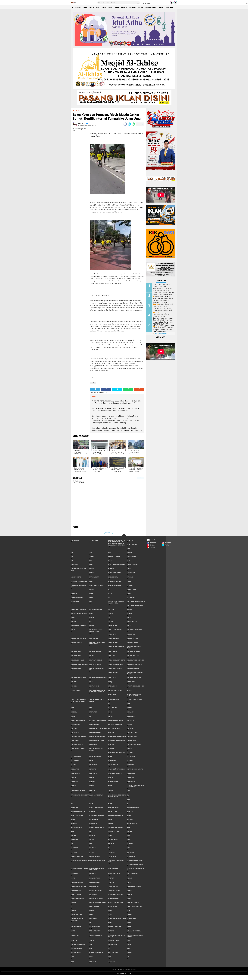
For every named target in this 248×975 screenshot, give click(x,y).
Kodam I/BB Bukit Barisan (135, 769)
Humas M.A (92, 656)
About (114, 969)
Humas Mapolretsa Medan (79, 664)
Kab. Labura (130, 728)
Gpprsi (91, 618)
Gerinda (110, 613)
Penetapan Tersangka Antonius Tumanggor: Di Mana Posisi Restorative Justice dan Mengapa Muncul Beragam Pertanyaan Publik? (163, 328)
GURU (91, 613)
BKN (90, 560)
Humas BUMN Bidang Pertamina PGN (95, 630)
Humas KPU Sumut (76, 642)
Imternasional (131, 682)
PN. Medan (92, 848)
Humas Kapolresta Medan (116, 646)
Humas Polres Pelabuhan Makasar (135, 673)
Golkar (73, 618)
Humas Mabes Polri (133, 656)
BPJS (128, 560)
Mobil (128, 827)
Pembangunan (112, 856)
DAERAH (91, 589)
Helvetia (111, 622)
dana (72, 957)
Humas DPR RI (112, 634)
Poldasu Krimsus (94, 882)
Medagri (129, 815)
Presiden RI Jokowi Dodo (115, 894)
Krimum (91, 785)
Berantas (78, 7)
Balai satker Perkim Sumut (116, 565)
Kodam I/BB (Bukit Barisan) (116, 769)
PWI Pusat (74, 852)
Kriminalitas (131, 781)
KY (90, 716)
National (111, 836)
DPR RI (85, 7)
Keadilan (111, 748)
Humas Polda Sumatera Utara (96, 668)
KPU (90, 708)
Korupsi (110, 777)
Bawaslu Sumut (94, 577)
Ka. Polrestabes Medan (115, 720)
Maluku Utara (112, 811)
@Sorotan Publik (132, 544)
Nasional (124, 7)
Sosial (110, 923)
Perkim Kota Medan (114, 874)
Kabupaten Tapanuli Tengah (117, 736)
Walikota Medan (76, 953)
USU (109, 949)
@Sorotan (130, 540)
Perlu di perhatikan (133, 874)
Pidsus (73, 878)
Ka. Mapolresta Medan (78, 720)
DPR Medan (74, 593)
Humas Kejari (112, 652)
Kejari (110, 757)
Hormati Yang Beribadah (78, 626)
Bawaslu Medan (76, 577)
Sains (110, 914)
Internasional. (76, 690)
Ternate (92, 940)
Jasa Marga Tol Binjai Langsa (96, 700)
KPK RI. (73, 708)
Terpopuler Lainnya (160, 333)
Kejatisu (73, 765)
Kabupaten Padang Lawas (97, 736)
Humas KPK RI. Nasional (78, 638)
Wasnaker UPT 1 (113, 953)
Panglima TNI (112, 852)
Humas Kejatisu (76, 656)
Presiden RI (93, 894)
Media (110, 819)
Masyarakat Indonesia (96, 815)
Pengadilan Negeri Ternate (79, 868)
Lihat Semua (108, 532)
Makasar (92, 811)
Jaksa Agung (112, 694)
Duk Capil (111, 609)
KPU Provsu (93, 712)
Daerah (92, 7)
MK (72, 803)
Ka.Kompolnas (75, 724)
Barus (129, 569)
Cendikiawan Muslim (114, 585)
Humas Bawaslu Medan (115, 630)
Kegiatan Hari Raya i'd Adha (116, 753)
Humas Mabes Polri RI (77, 660)
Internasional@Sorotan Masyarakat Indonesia (97, 690)
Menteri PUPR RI (132, 823)
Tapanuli (160, 7)
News (128, 836)
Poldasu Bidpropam (77, 882)
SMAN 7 (129, 910)
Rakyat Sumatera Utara (134, 906)
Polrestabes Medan (95, 890)
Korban (91, 777)
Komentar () (140, 124)
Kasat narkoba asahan (78, 748)
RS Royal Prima (94, 906)
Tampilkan (140, 478)
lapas (128, 957)
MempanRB (130, 819)
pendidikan (169, 7)
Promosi (129, 894)
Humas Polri (112, 678)
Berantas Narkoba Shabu (79, 581)
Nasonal (92, 836)
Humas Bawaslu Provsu (134, 630)
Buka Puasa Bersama (114, 581)
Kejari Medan (131, 757)
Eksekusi (129, 609)
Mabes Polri (74, 807)
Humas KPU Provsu (133, 638)
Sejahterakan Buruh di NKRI (117, 919)
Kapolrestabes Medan (134, 744)
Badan (91, 565)
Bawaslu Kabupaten (114, 573)
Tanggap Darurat (94, 931)
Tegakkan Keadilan (95, 935)
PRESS (128, 848)
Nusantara (132, 7)
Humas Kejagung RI (95, 652)
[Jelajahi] (246, 2)
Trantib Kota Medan (77, 949)
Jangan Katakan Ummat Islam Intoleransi (134, 694)
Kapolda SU (93, 744)
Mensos (110, 823)
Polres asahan (113, 886)
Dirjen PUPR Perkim (95, 609)
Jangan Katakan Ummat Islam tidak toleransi (78, 700)
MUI (128, 803)
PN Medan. (130, 844)
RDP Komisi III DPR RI (133, 902)
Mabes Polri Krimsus (96, 807)
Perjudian (92, 874)
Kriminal (92, 781)
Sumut (129, 927)
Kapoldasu (111, 744)
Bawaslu (92, 573)
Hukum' (129, 626)
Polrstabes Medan (114, 890)
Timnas (129, 940)
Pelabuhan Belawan (77, 856)
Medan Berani (93, 819)
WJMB (128, 949)
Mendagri (74, 823)
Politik (140, 7)
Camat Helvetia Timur (96, 585)
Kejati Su (130, 761)
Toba (91, 945)
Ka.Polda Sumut (94, 724)
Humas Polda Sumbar (115, 668)
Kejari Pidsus (75, 761)
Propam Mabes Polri (77, 898)
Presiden (129, 890)
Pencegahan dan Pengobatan (80, 860)
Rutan (110, 910)
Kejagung (130, 753)
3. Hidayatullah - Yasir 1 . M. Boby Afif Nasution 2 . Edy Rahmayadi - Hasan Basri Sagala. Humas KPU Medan (117, 543)
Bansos (91, 569)
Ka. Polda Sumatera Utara (97, 720)
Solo (90, 923)
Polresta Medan (76, 890)
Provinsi (73, 902)
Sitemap (133, 969)
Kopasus (73, 777)
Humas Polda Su (76, 668)
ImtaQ (110, 682)
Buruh (129, 581)
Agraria (129, 552)
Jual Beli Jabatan (113, 700)
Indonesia (74, 686)
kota (109, 957)
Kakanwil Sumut (132, 740)
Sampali (129, 914)
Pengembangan (113, 868)
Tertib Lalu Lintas (114, 940)
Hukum (104, 7)
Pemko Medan (131, 856)
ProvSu (129, 898)
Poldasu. (111, 882)
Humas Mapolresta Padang (135, 660)
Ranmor (73, 910)
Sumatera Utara (150, 7)
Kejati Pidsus (112, 761)
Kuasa (110, 785)
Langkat (92, 791)
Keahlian (130, 748)
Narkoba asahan (113, 831)
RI (71, 906)
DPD (109, 589)
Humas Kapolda (113, 642)
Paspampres (130, 852)
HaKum (129, 618)
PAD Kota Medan (113, 840)
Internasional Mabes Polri (135, 686)
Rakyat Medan (112, 906)
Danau (91, 597)
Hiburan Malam (132, 622)
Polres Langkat (94, 886)
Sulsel (129, 923)
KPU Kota (129, 708)
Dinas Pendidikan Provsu (135, 605)
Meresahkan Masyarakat (116, 827)
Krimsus (73, 785)
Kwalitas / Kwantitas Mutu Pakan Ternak (135, 786)
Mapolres (130, 811)
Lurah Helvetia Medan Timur (80, 795)
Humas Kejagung (76, 652)
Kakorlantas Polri (77, 744)
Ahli (72, 556)
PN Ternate (74, 848)
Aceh (91, 552)
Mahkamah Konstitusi (78, 811)
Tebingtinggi (75, 935)
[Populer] (175, 2)
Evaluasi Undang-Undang (79, 613)
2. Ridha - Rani (93, 540)
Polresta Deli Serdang (134, 886)
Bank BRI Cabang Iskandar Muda (79, 569)
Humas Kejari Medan (133, 652)
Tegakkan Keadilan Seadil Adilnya (135, 935)
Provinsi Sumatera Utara (97, 902)
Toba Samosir (112, 945)
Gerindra (130, 613)
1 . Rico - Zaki (75, 540)
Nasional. (74, 836)
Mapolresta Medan (77, 815)
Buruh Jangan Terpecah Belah (78, 585)
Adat (109, 552)
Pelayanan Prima (94, 856)
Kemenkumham (131, 765)
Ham (90, 622)
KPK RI (128, 704)
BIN (72, 560)
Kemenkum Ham (113, 765)
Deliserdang (75, 601)
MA (128, 795)
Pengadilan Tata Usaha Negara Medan (96, 869)
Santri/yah (93, 919)
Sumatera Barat (76, 927)
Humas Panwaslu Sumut (134, 664)
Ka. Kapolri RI (131, 716)
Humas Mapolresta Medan (116, 660)
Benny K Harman (113, 577)
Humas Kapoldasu (132, 642)
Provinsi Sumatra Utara (116, 902)
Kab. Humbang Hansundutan (98, 728)
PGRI (90, 844)
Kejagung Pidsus (76, 757)
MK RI (91, 803)
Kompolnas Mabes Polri (115, 773)
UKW (90, 949)
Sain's (91, 914)
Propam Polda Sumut (96, 898)
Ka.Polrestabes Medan (115, 724)
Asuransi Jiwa (131, 556)
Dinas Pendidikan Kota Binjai (136, 601)
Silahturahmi (131, 919)
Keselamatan (75, 769)
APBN (128, 548)
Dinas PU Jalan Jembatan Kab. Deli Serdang (116, 602)
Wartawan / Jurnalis (96, 953)
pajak (72, 961)
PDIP (72, 844)
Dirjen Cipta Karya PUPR (78, 609)
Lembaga (111, 791)
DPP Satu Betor (131, 589)
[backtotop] (124, 536)
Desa (97, 7)
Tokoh (129, 945)
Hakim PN (74, 622)
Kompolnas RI (131, 773)
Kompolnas (93, 773)
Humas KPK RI (131, 634)
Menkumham (93, 823)
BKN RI (110, 560)
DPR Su (110, 593)
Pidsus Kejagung (94, 878)
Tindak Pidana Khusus (78, 945)
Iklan (91, 682)
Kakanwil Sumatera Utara (116, 740)
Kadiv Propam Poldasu (96, 740)
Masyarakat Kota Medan (116, 815)
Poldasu (129, 878)
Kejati (91, 761)
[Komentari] (139, 389)
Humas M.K (111, 656)
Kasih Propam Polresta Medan (96, 749)
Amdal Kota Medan (114, 556)
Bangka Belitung (132, 565)
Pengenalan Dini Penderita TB (135, 869)
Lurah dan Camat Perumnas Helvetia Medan (117, 795)
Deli (109, 597)
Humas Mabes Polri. (95, 660)
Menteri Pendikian (77, 827)
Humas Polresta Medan (78, 678)
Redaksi (91, 910)
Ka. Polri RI (130, 720)
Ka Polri (110, 716)
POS (109, 848)
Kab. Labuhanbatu (114, 728)
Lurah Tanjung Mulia (96, 795)
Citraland (130, 585)
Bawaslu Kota (131, 573)
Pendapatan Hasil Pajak (97, 860)
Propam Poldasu (113, 898)
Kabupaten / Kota (132, 732)
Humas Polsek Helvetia (134, 678)
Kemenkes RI (93, 765)
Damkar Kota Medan (77, 597)
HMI (109, 618)
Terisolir (74, 940)
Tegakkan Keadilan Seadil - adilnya (116, 935)
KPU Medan (74, 712)
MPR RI (110, 803)
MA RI (128, 799)
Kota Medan (74, 781)
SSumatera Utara (76, 914)
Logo (128, 791)
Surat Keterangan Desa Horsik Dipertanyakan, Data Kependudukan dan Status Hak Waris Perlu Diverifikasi (163, 307)
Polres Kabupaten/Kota (78, 886)
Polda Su (111, 878)
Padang (91, 852)
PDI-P (128, 840)
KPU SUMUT (130, 712)
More (72, 831)
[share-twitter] (129, 124)
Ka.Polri (129, 724)
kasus (91, 957)
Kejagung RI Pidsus (95, 757)
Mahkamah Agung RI (133, 807)
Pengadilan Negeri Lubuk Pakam (116, 861)
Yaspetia (129, 953)
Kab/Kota (111, 732)
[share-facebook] (125, 124)
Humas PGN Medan (95, 664)
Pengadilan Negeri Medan (135, 860)
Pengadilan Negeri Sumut (135, 864)
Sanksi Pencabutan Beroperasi (77, 919)
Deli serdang (131, 597)
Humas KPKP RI (94, 638)
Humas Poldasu (113, 672)
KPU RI (110, 712)
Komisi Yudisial (75, 773)
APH (72, 552)
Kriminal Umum (113, 781)
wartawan (111, 961)
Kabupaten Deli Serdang (78, 736)
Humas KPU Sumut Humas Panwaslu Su (97, 643)
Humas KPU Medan (113, 638)
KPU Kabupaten (112, 708)
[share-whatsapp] (133, 124)
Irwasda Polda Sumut (115, 690)
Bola (90, 581)
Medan (117, 7)
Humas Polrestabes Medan (98, 678)
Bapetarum (111, 569)
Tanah (73, 931)
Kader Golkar (75, 740)
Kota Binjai (130, 777)
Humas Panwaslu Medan (115, 664)
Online (91, 840)
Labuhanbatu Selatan (78, 791)
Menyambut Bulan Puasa (97, 827)
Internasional (112, 686)
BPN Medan (74, 565)
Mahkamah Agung (113, 807)
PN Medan (111, 844)
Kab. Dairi (74, 728)
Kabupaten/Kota (132, 736)
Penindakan (74, 874)
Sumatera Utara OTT (114, 927)
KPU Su (73, 716)
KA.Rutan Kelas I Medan (134, 700)
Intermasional (94, 686)
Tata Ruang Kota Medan (134, 931)
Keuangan (92, 769)
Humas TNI (74, 682)
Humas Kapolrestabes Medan (134, 647)
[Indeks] (171, 2)
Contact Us (120, 969)
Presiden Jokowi (76, 894)
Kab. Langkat (75, 732)
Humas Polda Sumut (133, 668)
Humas (110, 7)
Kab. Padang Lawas (95, 732)
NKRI (90, 831)
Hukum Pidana (112, 626)
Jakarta (129, 690)
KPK (109, 704)
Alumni (91, 556)
